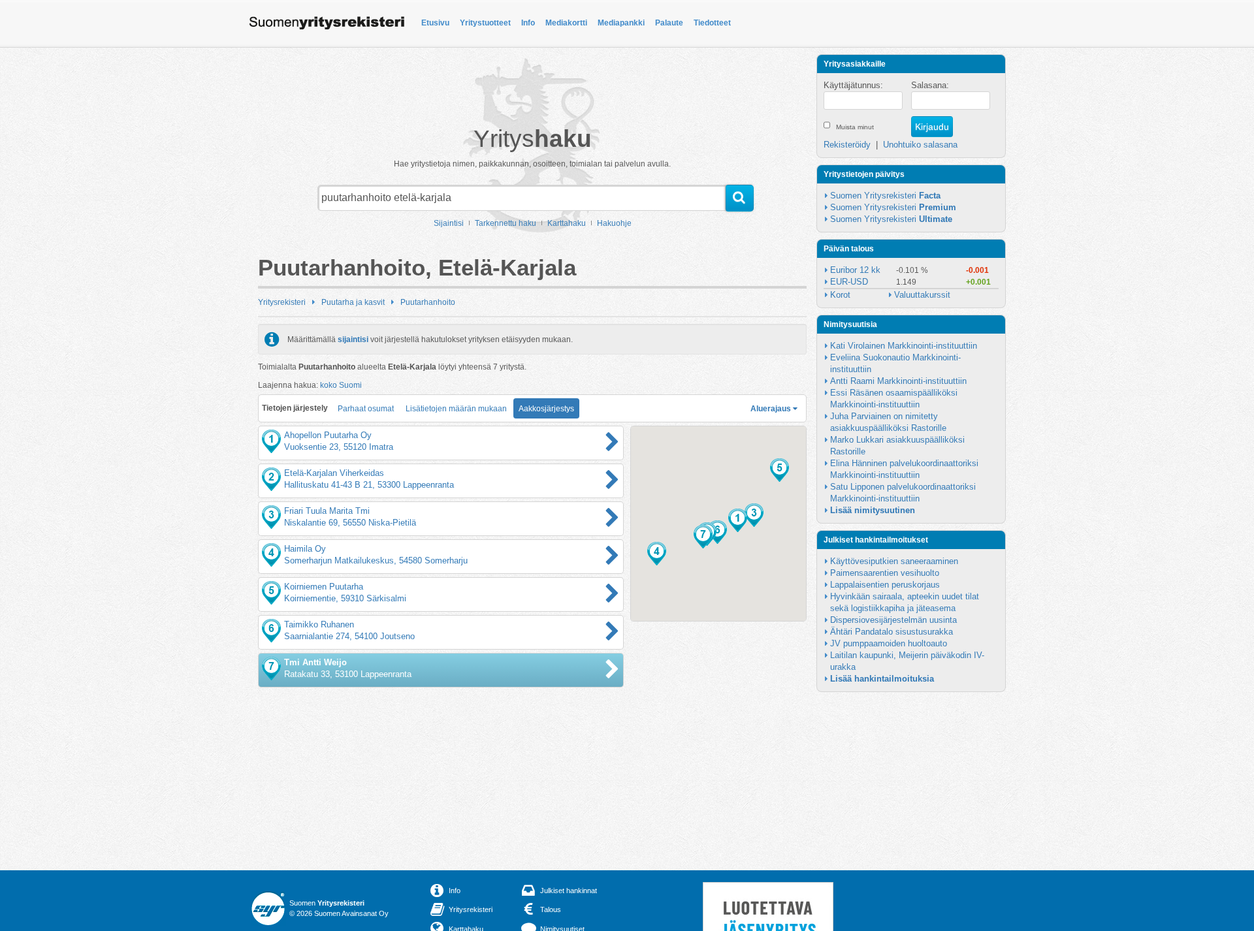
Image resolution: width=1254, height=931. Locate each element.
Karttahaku (566, 223)
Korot (840, 295)
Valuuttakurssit (922, 295)
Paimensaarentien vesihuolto (884, 573)
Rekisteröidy (847, 145)
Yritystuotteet (485, 22)
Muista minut (855, 127)
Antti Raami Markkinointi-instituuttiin (898, 381)
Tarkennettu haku (505, 223)
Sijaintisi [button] (449, 223)
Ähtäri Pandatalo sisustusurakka (891, 632)
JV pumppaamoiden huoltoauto (888, 643)
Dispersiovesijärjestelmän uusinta (893, 620)
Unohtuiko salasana (920, 145)
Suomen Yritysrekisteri (885, 195)
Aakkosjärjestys (546, 408)
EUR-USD (849, 282)
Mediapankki (621, 22)
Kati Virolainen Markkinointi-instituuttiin (903, 346)
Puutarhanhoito (427, 302)
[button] (737, 520)
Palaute (669, 22)
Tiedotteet (712, 22)
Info (528, 22)
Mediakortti (566, 22)
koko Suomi (341, 385)
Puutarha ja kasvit (353, 302)
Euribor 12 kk (855, 270)
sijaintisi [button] (353, 339)
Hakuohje (614, 223)
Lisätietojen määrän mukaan (456, 408)
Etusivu (435, 22)
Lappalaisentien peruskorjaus (885, 585)
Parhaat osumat (366, 408)
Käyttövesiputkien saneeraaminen (894, 561)
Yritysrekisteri (282, 302)
